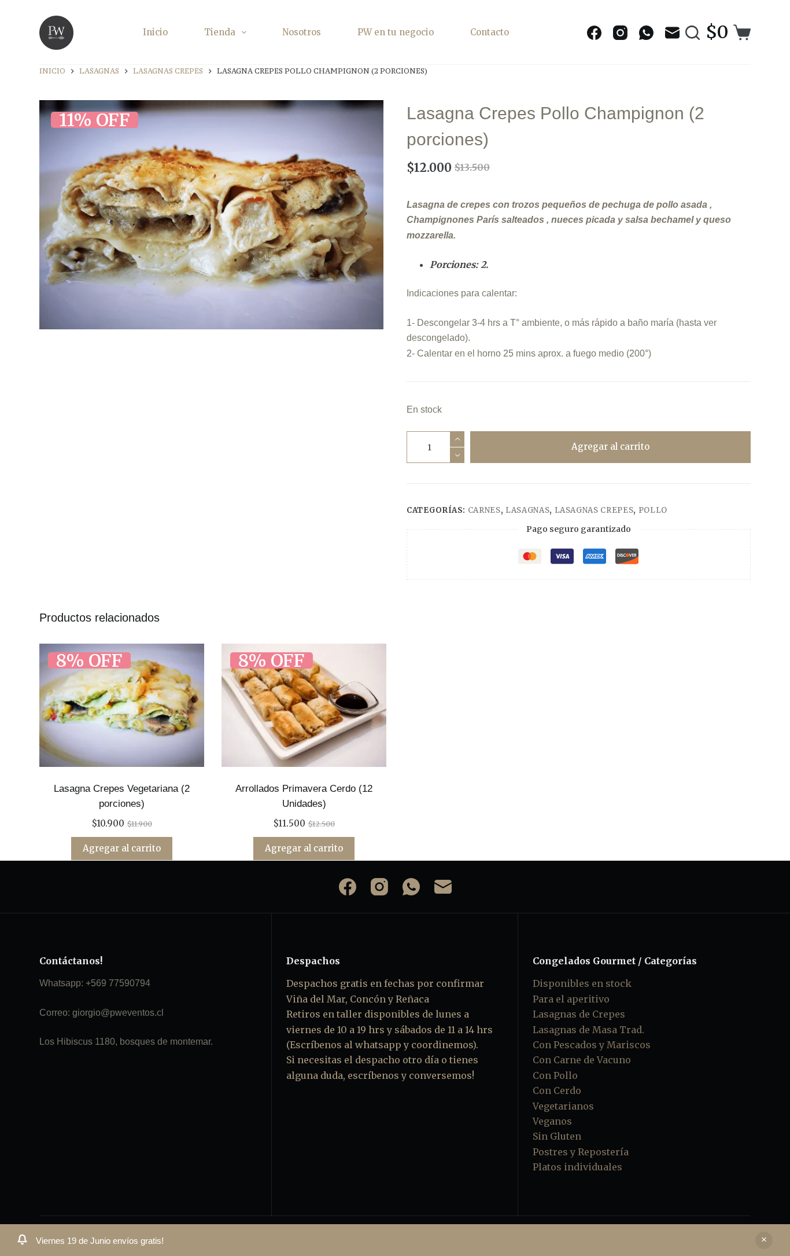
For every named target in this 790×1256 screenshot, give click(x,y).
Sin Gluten (557, 1136)
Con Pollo (555, 1075)
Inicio (155, 32)
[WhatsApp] (646, 32)
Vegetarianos (563, 1106)
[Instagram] (620, 32)
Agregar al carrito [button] (122, 848)
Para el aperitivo (571, 999)
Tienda (219, 32)
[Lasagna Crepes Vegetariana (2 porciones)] (121, 705)
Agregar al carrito (610, 446)
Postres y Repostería (581, 1152)
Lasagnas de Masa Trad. (588, 1029)
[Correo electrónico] (672, 32)
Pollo (652, 510)
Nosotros (301, 32)
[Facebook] (594, 32)
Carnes (484, 510)
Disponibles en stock (582, 983)
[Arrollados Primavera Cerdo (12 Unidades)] (304, 705)
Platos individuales (577, 1167)
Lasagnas (527, 510)
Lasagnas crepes (594, 510)
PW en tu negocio (395, 32)
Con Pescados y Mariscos (592, 1045)
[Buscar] (692, 32)
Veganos (552, 1121)
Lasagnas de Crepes (579, 1014)
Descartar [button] (764, 1240)
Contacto (489, 32)
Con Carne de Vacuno (582, 1060)
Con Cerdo (557, 1090)
